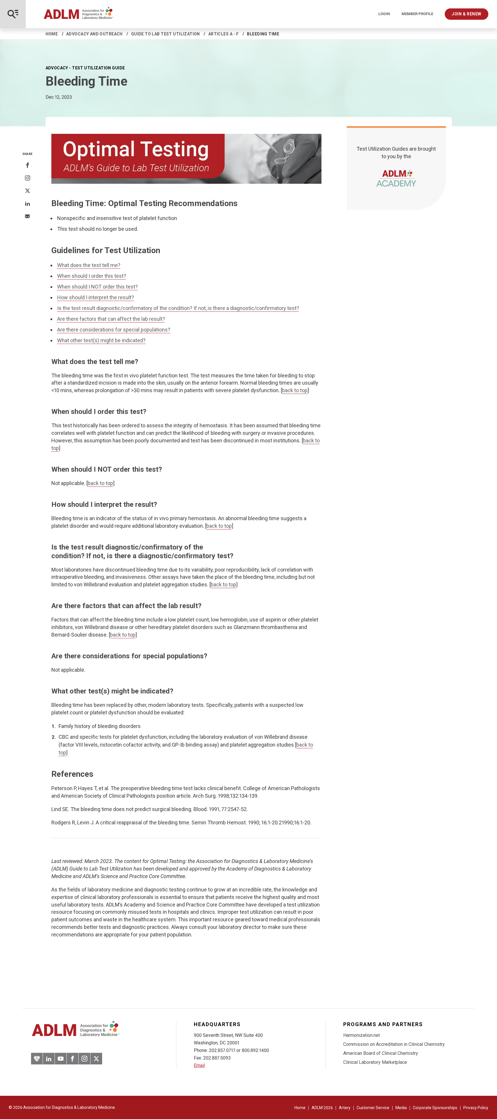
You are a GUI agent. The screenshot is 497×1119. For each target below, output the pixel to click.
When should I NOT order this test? (97, 287)
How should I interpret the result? (95, 297)
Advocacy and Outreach (94, 34)
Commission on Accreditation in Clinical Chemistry (394, 1044)
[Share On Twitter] (27, 191)
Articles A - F (223, 34)
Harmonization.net (361, 1035)
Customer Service (373, 1107)
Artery (344, 1107)
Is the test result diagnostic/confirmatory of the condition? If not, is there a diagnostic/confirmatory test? (178, 308)
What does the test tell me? (88, 265)
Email (199, 1065)
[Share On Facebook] (27, 165)
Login (384, 14)
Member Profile (417, 14)
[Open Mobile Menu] (13, 14)
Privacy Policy (475, 1107)
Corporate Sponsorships (435, 1107)
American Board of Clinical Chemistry (380, 1053)
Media (401, 1107)
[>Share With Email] (27, 217)
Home (52, 34)
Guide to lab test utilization (165, 34)
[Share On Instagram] (27, 178)
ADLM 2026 (322, 1107)
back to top (295, 390)
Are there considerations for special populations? (113, 330)
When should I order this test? (91, 276)
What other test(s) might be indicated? (101, 340)
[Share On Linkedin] (27, 204)
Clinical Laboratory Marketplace (375, 1062)
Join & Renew (466, 14)
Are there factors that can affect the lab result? (111, 319)
